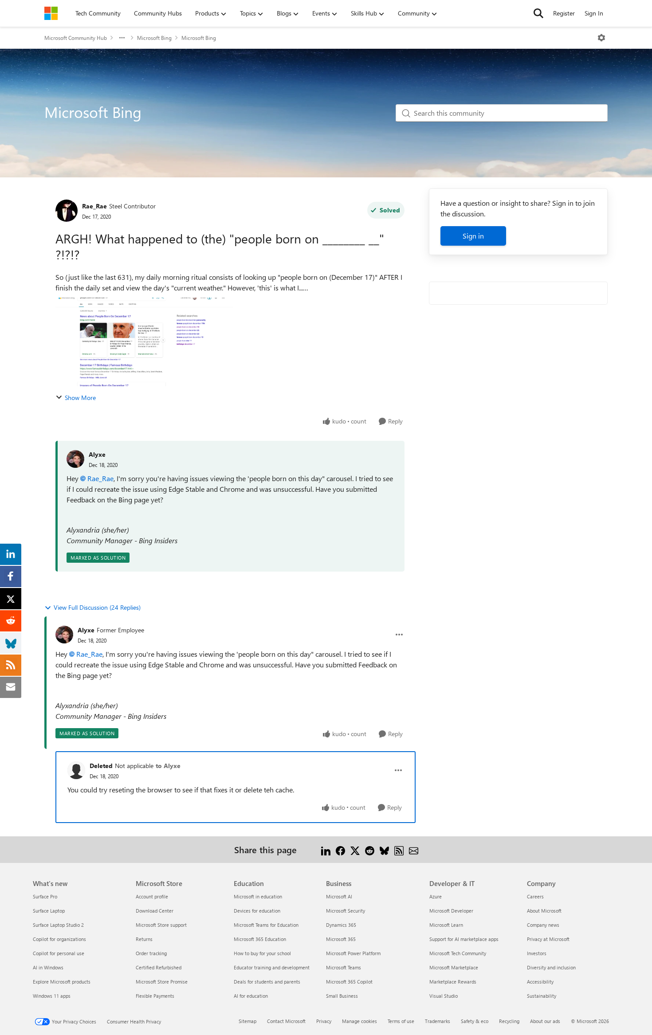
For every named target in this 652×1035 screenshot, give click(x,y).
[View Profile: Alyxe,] (75, 459)
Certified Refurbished (158, 967)
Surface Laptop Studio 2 (58, 924)
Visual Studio (443, 995)
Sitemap (247, 1021)
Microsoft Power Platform (353, 953)
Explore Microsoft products (61, 981)
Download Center (154, 910)
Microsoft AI (339, 896)
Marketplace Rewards (452, 981)
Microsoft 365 (341, 939)
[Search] (538, 13)
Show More (80, 397)
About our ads (545, 1021)
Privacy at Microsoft (548, 939)
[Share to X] (355, 849)
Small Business (342, 995)
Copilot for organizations (59, 939)
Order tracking (151, 953)
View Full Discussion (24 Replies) (97, 607)
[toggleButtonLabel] (601, 37)
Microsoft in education (258, 896)
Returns (144, 939)
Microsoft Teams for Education (266, 924)
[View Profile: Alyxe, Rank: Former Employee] (64, 634)
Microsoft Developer (451, 910)
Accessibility (540, 981)
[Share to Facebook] (340, 849)
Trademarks (437, 1021)
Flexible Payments (155, 995)
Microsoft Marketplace (453, 967)
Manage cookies (359, 1021)
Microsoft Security (345, 910)
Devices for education (257, 910)
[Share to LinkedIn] (325, 849)
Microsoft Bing (154, 37)
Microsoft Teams (343, 967)
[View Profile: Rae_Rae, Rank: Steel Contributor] (66, 211)
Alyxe (97, 454)
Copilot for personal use (58, 953)
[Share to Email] (413, 849)
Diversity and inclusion (551, 967)
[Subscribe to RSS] (399, 849)
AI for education (251, 995)
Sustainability (541, 995)
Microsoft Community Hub (75, 37)
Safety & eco (474, 1021)
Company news (543, 924)
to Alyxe (168, 765)
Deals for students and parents (267, 981)
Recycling (509, 1021)
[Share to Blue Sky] (384, 849)
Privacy (323, 1021)
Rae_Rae (94, 206)
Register (564, 13)
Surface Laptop (49, 910)
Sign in (473, 235)
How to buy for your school (262, 953)
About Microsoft (544, 910)
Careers (535, 896)
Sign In (594, 13)
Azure (435, 896)
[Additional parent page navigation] (122, 37)
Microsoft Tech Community (457, 953)
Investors (536, 953)
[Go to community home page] (51, 13)
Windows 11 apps (52, 995)
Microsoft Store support (161, 924)
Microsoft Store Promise (162, 981)
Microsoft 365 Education (260, 939)
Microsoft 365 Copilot (349, 981)
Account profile (152, 896)
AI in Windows (48, 967)
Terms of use (401, 1021)
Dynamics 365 (341, 924)
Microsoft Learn (446, 924)
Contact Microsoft (286, 1021)
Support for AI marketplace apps (464, 939)
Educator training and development (272, 967)
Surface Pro (45, 896)
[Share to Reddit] (369, 849)
